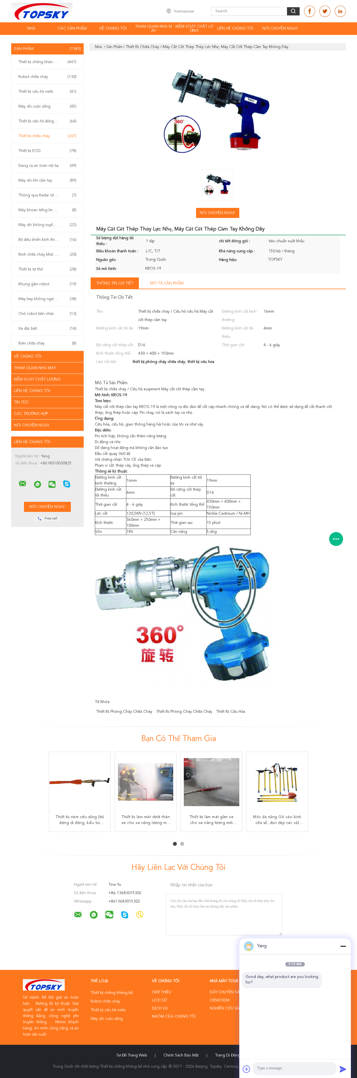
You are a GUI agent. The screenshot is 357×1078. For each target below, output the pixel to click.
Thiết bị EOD (47, 151)
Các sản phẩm (72, 28)
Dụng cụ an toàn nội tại (47, 166)
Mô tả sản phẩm (167, 283)
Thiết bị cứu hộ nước (47, 92)
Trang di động (227, 1055)
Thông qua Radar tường (47, 195)
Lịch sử (159, 1000)
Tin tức (21, 402)
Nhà (31, 28)
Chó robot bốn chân (47, 314)
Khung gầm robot (47, 284)
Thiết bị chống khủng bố (47, 62)
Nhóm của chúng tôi (174, 1016)
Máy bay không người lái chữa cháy (48, 299)
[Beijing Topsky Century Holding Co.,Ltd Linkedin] (340, 11)
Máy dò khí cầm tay (47, 180)
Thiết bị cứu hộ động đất (47, 121)
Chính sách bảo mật (181, 1055)
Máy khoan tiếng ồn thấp (47, 210)
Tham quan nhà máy (153, 29)
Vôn (98, 532)
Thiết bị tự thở (47, 269)
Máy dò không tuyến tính (47, 225)
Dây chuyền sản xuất (232, 992)
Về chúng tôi (113, 28)
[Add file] (246, 1069)
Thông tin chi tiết (114, 283)
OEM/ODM (220, 1000)
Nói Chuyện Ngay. (280, 28)
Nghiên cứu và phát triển (236, 1008)
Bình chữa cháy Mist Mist (47, 255)
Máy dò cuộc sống (47, 106)
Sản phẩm (47, 49)
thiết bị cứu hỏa (230, 712)
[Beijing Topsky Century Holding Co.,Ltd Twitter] (325, 11)
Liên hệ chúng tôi (235, 28)
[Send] (343, 1069)
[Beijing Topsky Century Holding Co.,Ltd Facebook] (309, 11)
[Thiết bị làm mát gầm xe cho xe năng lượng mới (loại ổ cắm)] (211, 782)
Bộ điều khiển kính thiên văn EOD (47, 240)
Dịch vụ (160, 1008)
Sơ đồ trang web (132, 1055)
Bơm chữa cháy (47, 343)
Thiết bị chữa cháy (47, 136)
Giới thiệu (161, 992)
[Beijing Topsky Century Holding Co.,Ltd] (22, 484)
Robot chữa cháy (47, 77)
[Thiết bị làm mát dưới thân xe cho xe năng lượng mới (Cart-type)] (145, 782)
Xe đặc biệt (47, 329)
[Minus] (343, 946)
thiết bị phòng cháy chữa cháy (124, 712)
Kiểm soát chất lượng (194, 29)
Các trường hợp (31, 414)
